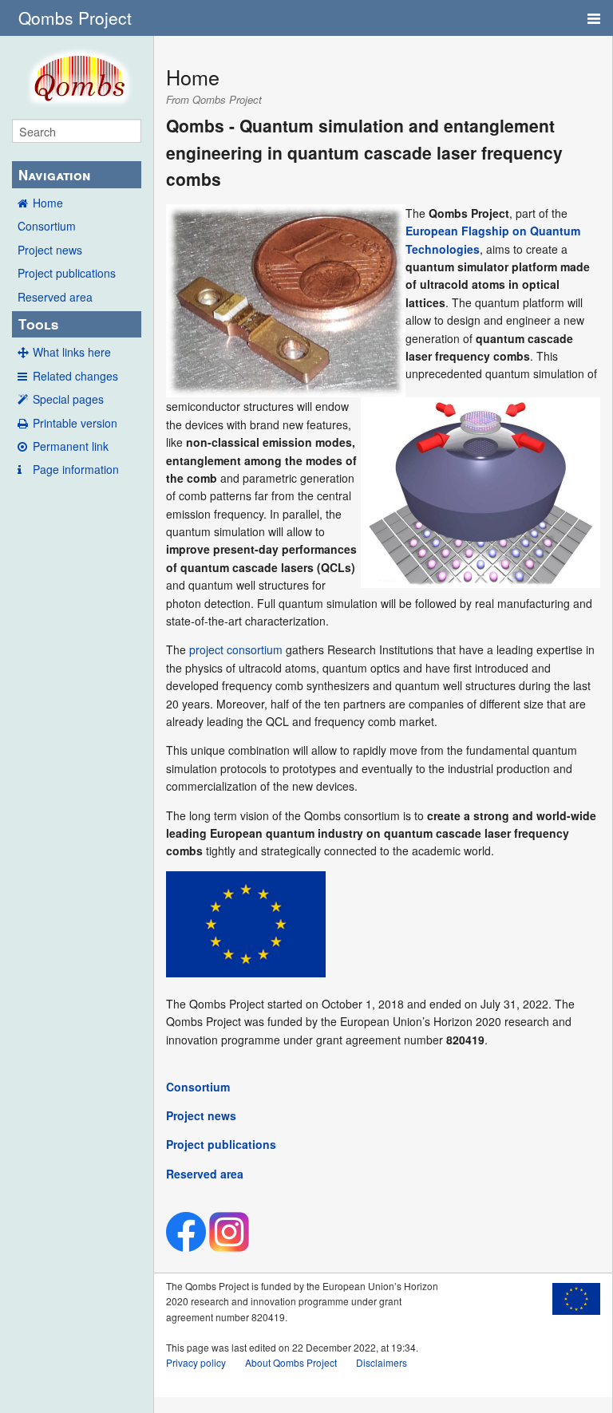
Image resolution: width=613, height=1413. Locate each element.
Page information (76, 469)
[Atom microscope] (480, 491)
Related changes (75, 376)
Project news (50, 250)
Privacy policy (196, 1362)
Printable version (75, 423)
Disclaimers (381, 1362)
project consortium (236, 649)
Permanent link (71, 446)
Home (48, 203)
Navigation (54, 174)
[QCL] (285, 299)
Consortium (47, 226)
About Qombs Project (291, 1362)
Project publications (67, 273)
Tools (38, 324)
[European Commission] (246, 922)
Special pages (68, 399)
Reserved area (55, 297)
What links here (72, 352)
